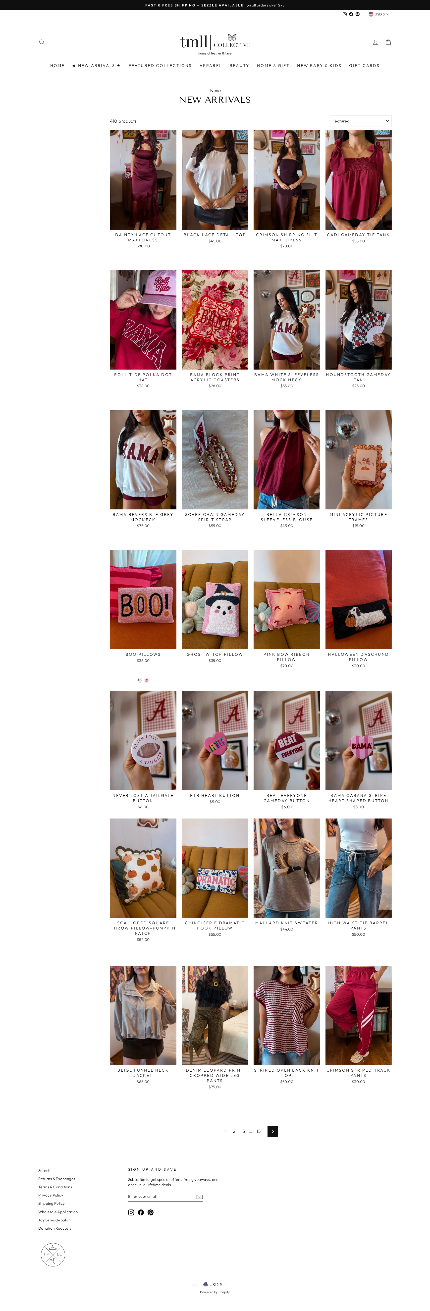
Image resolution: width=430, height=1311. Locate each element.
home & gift (273, 65)
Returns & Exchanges (56, 1178)
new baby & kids (319, 65)
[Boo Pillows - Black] (140, 680)
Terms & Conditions (55, 1187)
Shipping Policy (51, 1203)
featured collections (160, 65)
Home (214, 90)
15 (259, 1131)
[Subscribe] (199, 1196)
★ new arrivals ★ (96, 65)
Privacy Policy (50, 1195)
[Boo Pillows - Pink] (146, 680)
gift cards (364, 65)
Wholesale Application (58, 1211)
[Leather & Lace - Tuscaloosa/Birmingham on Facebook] (141, 1212)
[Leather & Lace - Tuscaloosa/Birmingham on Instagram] (131, 1212)
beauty (240, 65)
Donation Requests (54, 1228)
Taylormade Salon (54, 1220)
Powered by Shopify (215, 1292)
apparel (211, 65)
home (57, 65)
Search (44, 1170)
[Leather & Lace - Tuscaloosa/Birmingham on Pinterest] (151, 1212)
